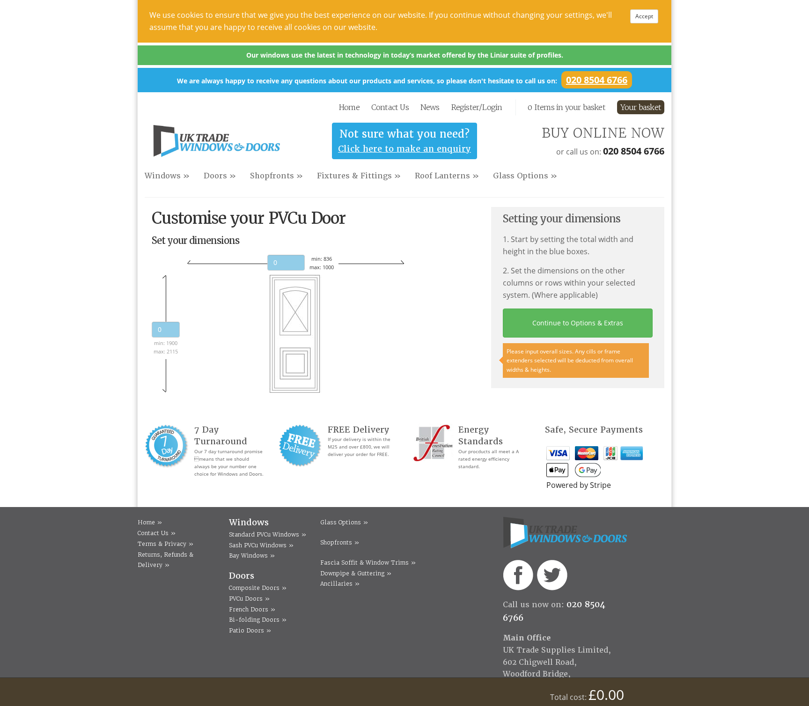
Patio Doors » (250, 630)
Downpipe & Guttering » (355, 573)
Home (349, 107)
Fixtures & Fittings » (359, 176)
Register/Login (476, 107)
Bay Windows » (252, 555)
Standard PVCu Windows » (267, 534)
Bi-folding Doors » (258, 619)
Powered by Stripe (578, 485)
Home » (150, 522)
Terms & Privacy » (165, 543)
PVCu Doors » (249, 598)
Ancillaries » (340, 583)
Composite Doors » (258, 587)
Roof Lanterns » (447, 176)
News (430, 107)
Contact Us (390, 107)
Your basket (640, 107)
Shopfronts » (276, 176)
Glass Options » (525, 176)
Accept (644, 16)
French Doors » (252, 609)
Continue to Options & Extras (577, 322)
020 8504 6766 (596, 80)
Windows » (167, 176)
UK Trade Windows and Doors (216, 143)
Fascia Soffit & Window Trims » (368, 562)
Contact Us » (157, 533)
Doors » (220, 176)
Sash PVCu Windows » (261, 545)
